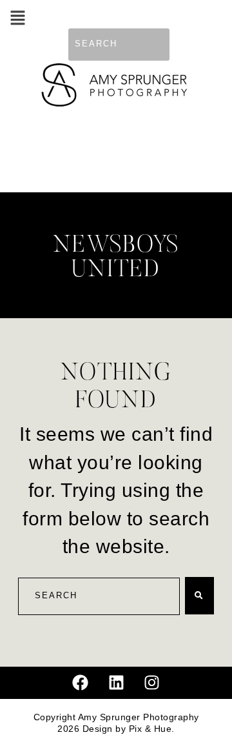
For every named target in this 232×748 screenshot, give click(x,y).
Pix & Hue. (152, 729)
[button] (18, 19)
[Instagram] (152, 683)
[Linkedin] (116, 683)
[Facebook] (80, 683)
